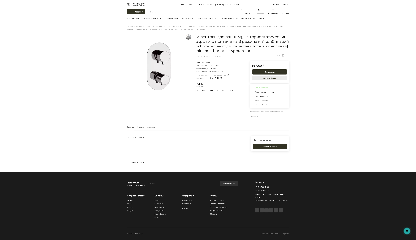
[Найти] (239, 11)
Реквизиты (159, 207)
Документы (159, 210)
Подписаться (229, 183)
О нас (156, 200)
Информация (188, 196)
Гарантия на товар (218, 207)
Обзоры (213, 214)
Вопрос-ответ (216, 210)
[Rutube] (266, 210)
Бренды (130, 207)
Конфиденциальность (270, 234)
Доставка (152, 127)
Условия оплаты (217, 200)
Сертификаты (160, 214)
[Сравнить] (283, 55)
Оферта (286, 234)
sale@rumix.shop (262, 190)
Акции (129, 204)
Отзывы (130, 127)
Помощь (213, 196)
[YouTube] (276, 210)
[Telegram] (271, 210)
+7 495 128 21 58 (280, 4)
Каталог (130, 200)
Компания (158, 196)
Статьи (185, 208)
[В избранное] (278, 55)
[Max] (262, 210)
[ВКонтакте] (257, 210)
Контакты (158, 204)
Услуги (130, 210)
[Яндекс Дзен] (281, 210)
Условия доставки (218, 204)
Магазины (186, 204)
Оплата (140, 127)
